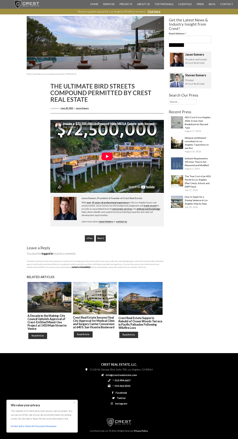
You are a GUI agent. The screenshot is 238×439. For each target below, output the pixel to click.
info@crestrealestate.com (161, 63)
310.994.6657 (156, 70)
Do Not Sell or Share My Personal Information (34, 426)
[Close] (74, 402)
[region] (42, 416)
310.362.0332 (156, 76)
